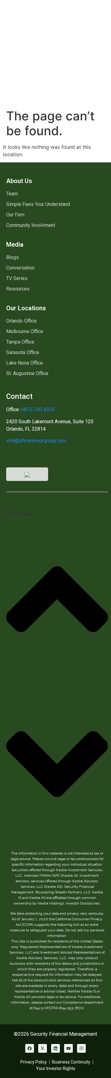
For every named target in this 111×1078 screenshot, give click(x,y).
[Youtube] (68, 1048)
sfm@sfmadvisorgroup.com (36, 441)
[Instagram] (81, 1048)
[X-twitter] (42, 1048)
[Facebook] (29, 1048)
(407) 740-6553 (37, 409)
